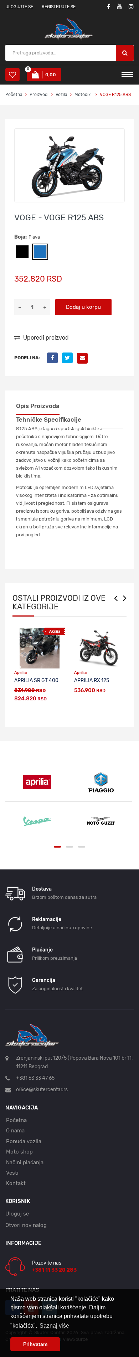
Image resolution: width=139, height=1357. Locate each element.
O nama (15, 1130)
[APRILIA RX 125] (99, 648)
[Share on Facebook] (54, 358)
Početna (13, 94)
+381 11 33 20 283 (54, 1270)
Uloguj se (17, 1213)
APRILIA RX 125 (91, 680)
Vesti (12, 1173)
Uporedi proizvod (45, 337)
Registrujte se (59, 6)
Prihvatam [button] (35, 1344)
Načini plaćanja (24, 1162)
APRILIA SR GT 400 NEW (42, 680)
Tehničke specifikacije (48, 419)
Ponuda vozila (23, 1141)
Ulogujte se (19, 6)
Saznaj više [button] (54, 1326)
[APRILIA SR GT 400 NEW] (40, 648)
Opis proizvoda (38, 405)
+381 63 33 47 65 (35, 1078)
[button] (118, 135)
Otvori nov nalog (26, 1225)
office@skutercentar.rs (42, 1090)
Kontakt (16, 1183)
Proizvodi (40, 94)
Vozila (61, 94)
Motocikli (83, 94)
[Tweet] (69, 358)
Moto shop (19, 1152)
